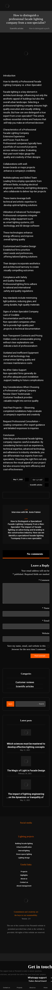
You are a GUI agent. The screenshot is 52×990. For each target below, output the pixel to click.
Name (45, 608)
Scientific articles (36, 485)
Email (45, 620)
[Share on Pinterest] (35, 495)
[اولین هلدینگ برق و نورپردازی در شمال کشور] (7, 6)
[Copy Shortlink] (11, 495)
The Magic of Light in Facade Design (26, 770)
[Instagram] (27, 829)
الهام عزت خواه (37, 479)
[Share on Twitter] (40, 495)
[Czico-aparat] (25, 829)
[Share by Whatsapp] (26, 495)
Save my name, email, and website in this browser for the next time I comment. (26, 648)
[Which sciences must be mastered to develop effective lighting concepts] (26, 734)
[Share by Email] (16, 495)
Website (45, 633)
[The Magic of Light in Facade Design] (26, 761)
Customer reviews (25, 682)
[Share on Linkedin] (31, 495)
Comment (44, 580)
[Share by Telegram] (21, 495)
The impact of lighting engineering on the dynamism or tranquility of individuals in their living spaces (26, 797)
